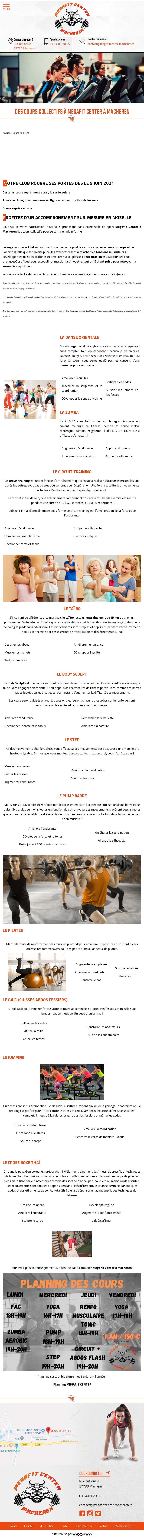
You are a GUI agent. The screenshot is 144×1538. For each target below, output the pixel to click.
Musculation (47, 1526)
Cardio (64, 1526)
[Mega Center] (72, 19)
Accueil (7, 133)
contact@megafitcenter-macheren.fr (111, 44)
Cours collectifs (83, 1526)
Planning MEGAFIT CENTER (72, 1384)
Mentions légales (124, 1526)
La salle (28, 1526)
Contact (103, 1526)
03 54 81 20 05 (60, 44)
